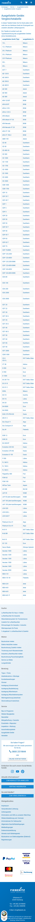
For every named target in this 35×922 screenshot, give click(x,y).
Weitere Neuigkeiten (7, 714)
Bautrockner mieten (7, 641)
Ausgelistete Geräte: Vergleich (12, 9)
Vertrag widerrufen (17, 786)
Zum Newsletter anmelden (17, 780)
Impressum (5, 806)
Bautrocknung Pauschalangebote (12, 657)
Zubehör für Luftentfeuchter (10, 622)
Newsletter (4, 717)
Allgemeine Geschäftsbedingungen (12, 824)
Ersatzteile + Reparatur (8, 723)
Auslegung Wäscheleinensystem (12, 695)
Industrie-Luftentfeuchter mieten (11, 654)
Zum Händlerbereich (17, 796)
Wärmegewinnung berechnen (11, 698)
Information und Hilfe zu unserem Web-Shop (16, 815)
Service (12, 7)
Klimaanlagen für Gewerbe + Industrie (13, 625)
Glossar (3, 682)
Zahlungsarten (6, 812)
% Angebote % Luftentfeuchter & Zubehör (14, 631)
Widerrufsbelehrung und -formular (12, 818)
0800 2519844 (19, 751)
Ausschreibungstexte (8, 729)
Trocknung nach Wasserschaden (12, 651)
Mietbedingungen (7, 827)
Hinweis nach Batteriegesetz (10, 833)
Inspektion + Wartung (8, 726)
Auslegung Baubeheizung (9, 688)
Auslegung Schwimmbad (9, 685)
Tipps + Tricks (6, 673)
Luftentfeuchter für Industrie (10, 616)
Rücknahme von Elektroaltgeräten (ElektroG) (15, 837)
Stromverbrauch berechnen (10, 701)
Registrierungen (6, 840)
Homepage (4, 7)
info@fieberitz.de (19, 910)
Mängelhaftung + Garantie (10, 720)
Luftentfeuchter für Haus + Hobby (12, 613)
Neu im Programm (7, 711)
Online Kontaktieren (17, 759)
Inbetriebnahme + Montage (10, 676)
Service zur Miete (7, 660)
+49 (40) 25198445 (19, 904)
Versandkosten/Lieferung (9, 809)
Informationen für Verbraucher (11, 821)
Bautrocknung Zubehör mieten (11, 647)
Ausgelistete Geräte (22, 7)
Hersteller (4, 735)
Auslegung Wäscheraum (9, 691)
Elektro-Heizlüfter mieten (9, 644)
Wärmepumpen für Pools (9, 628)
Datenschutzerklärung (8, 830)
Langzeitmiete (6, 663)
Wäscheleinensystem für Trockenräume (14, 619)
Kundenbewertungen (8, 679)
